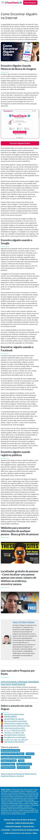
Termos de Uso (28, 826)
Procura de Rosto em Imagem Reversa (25, 830)
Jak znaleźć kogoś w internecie (14, 735)
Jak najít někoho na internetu (14, 719)
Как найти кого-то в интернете (15, 737)
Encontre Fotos (23, 767)
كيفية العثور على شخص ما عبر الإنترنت (15, 739)
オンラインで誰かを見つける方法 (15, 730)
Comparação (5, 830)
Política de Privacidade (13, 826)
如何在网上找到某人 (10, 716)
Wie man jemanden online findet (15, 721)
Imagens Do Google (9, 761)
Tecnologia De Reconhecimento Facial (16, 757)
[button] (20, 552)
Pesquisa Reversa (8, 767)
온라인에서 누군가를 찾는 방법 (14, 732)
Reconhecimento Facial (10, 750)
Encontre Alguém (8, 764)
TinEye (21, 761)
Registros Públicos (24, 764)
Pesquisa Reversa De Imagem (13, 754)
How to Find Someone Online (14, 714)
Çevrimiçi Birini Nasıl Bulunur (14, 742)
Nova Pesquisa (30, 2)
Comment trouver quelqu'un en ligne (17, 726)
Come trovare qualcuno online (14, 728)
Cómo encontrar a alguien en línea (16, 723)
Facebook (30, 754)
